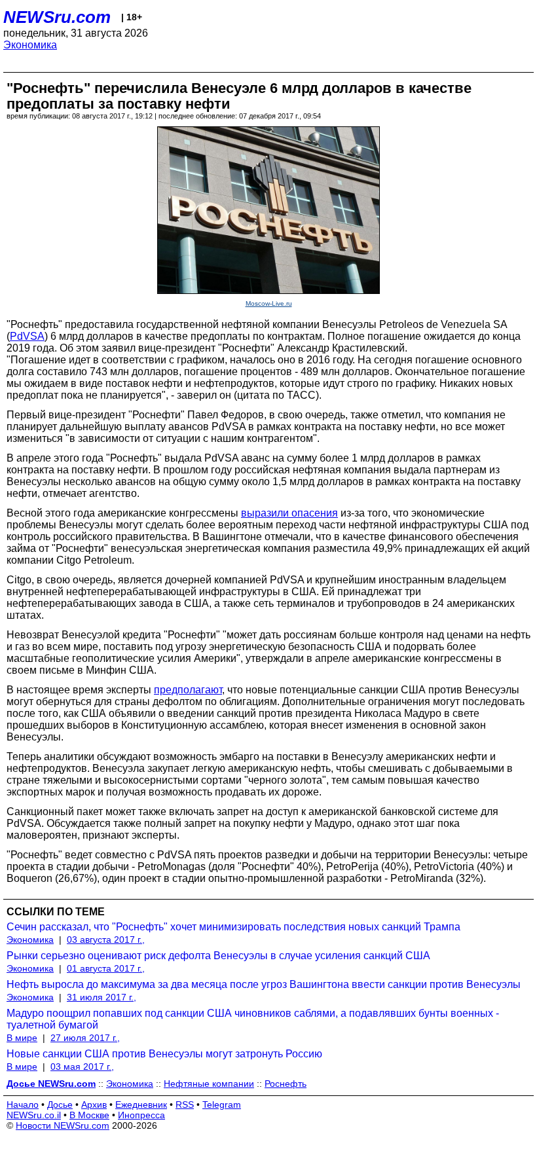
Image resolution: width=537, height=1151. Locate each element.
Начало (23, 1104)
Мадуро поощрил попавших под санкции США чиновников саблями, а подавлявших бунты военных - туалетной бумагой (253, 1019)
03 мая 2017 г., (82, 1066)
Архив (94, 1104)
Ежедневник (141, 1104)
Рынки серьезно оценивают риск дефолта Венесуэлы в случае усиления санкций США (218, 955)
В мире (22, 1037)
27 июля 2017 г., (85, 1037)
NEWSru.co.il (34, 1115)
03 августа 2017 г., (106, 939)
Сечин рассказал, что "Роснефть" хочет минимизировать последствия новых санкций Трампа (233, 926)
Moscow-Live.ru (269, 303)
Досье (60, 1104)
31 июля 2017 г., (101, 997)
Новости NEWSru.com (62, 1125)
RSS (185, 1104)
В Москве (89, 1115)
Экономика (30, 44)
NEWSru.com (57, 17)
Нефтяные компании (209, 1083)
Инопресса (141, 1115)
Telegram (221, 1104)
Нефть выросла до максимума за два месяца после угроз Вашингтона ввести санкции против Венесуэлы (264, 984)
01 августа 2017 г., (106, 968)
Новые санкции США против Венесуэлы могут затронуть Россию (164, 1053)
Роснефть (285, 1083)
